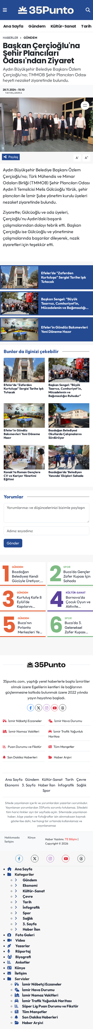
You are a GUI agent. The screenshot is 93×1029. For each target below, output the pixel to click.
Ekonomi (12, 785)
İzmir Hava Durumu (68, 721)
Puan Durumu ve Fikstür (25, 747)
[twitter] (34, 858)
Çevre (81, 779)
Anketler (22, 962)
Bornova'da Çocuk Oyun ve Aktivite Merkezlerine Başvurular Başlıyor (78, 602)
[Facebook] (30, 707)
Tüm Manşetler (63, 747)
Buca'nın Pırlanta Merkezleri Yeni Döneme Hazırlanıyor (30, 627)
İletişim (9, 841)
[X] (38, 707)
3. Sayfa (28, 785)
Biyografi (23, 957)
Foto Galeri (24, 935)
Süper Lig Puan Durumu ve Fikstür (50, 1006)
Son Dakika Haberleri (22, 757)
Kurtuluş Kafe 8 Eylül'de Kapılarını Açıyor (29, 602)
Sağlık (81, 785)
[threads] (81, 858)
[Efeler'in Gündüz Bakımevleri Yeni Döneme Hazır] (24, 415)
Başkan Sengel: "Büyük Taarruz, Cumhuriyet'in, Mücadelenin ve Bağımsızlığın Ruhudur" (65, 390)
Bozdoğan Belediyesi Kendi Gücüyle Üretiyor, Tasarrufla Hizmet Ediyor (27, 576)
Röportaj (23, 951)
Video (20, 940)
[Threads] (62, 707)
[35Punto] (46, 10)
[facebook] (19, 858)
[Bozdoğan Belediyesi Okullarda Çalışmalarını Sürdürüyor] (69, 415)
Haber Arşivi (62, 757)
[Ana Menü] (5, 10)
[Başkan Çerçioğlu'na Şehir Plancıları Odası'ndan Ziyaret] (46, 125)
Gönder (13, 543)
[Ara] (88, 10)
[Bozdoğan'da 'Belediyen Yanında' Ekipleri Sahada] (69, 456)
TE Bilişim (71, 839)
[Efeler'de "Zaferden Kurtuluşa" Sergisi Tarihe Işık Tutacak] (24, 369)
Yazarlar (22, 946)
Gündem (36, 26)
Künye (31, 837)
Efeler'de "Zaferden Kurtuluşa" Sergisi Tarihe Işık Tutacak (24, 388)
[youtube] (65, 858)
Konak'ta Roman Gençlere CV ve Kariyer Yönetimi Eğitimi (22, 475)
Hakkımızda (12, 837)
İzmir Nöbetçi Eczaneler (25, 721)
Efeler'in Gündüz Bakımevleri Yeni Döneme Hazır (22, 434)
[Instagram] (46, 707)
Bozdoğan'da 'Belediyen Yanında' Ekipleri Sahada (65, 474)
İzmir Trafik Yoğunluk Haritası (65, 733)
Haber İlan (46, 785)
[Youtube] (54, 707)
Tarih (86, 26)
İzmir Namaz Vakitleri (24, 731)
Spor (67, 567)
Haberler (10, 38)
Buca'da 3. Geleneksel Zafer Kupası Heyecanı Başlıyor (75, 627)
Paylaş (13, 157)
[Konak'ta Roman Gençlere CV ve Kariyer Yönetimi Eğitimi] (24, 456)
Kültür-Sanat (63, 26)
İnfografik (66, 785)
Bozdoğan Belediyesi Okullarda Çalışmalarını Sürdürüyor (65, 434)
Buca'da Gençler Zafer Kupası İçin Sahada (76, 576)
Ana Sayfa (13, 26)
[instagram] (50, 858)
